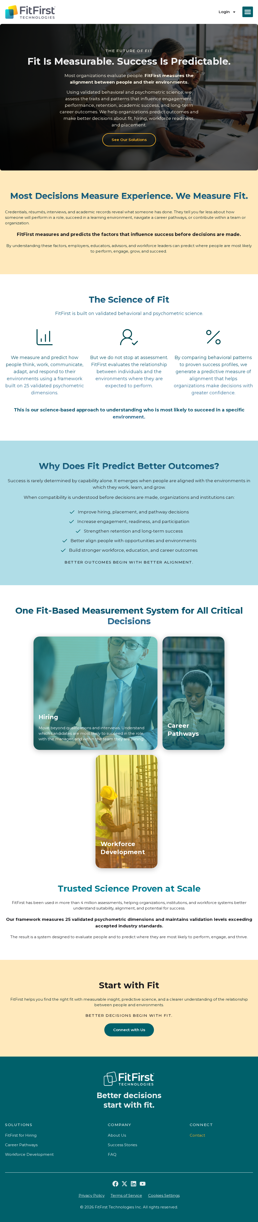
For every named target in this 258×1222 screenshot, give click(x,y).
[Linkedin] (134, 1184)
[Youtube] (143, 1184)
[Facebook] (115, 1184)
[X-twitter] (124, 1184)
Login (224, 11)
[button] (247, 12)
